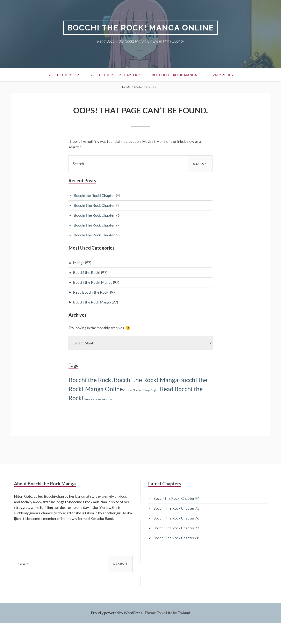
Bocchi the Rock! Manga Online (140, 27)
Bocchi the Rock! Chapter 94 (97, 195)
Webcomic (107, 399)
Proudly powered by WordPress (116, 612)
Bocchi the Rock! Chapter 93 (115, 75)
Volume (88, 399)
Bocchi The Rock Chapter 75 (97, 205)
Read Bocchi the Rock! (91, 292)
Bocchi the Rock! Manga (174, 75)
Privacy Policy (220, 75)
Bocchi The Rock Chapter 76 (97, 215)
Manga (78, 262)
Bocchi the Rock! (63, 75)
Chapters (137, 390)
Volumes (97, 399)
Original (155, 390)
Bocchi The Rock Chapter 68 (97, 235)
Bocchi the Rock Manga (92, 302)
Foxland (184, 612)
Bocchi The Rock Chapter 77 (97, 225)
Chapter (127, 390)
